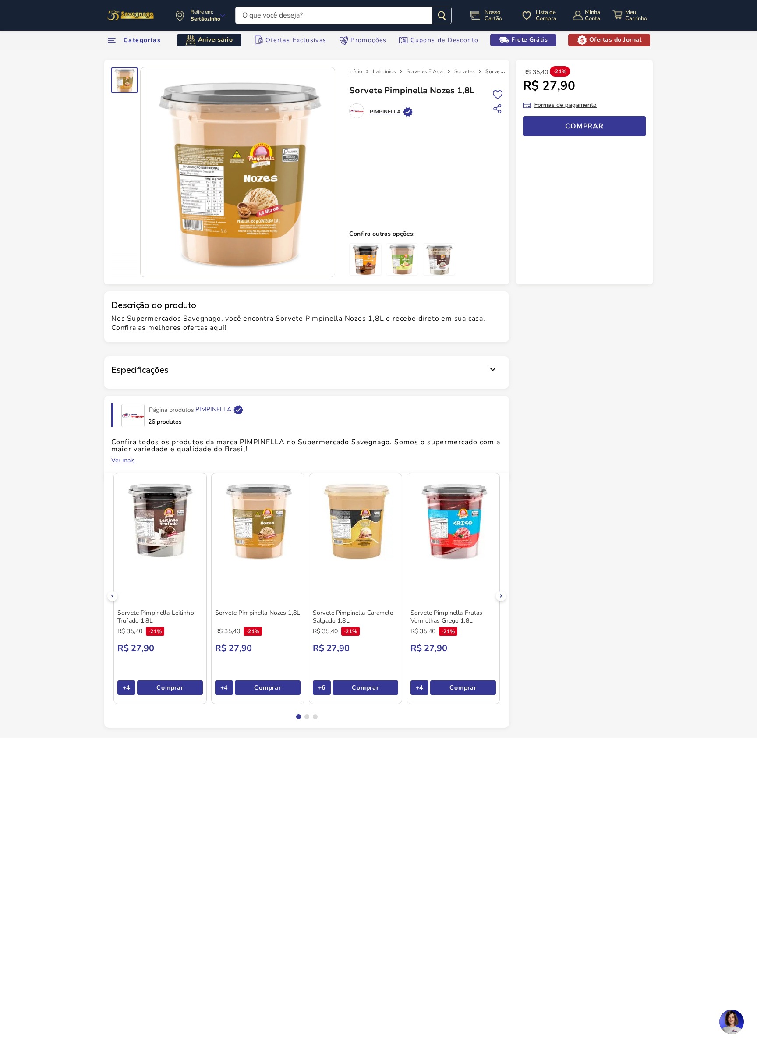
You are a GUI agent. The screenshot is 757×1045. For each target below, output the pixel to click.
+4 (126, 688)
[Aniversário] (131, 15)
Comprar (169, 688)
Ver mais (123, 460)
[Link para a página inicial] (355, 71)
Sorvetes (464, 71)
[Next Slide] (501, 596)
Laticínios (384, 71)
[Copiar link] (498, 108)
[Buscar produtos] (441, 15)
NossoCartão (493, 15)
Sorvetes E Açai (425, 71)
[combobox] (343, 15)
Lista (497, 94)
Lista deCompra (546, 15)
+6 (321, 688)
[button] (298, 716)
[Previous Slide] (112, 596)
